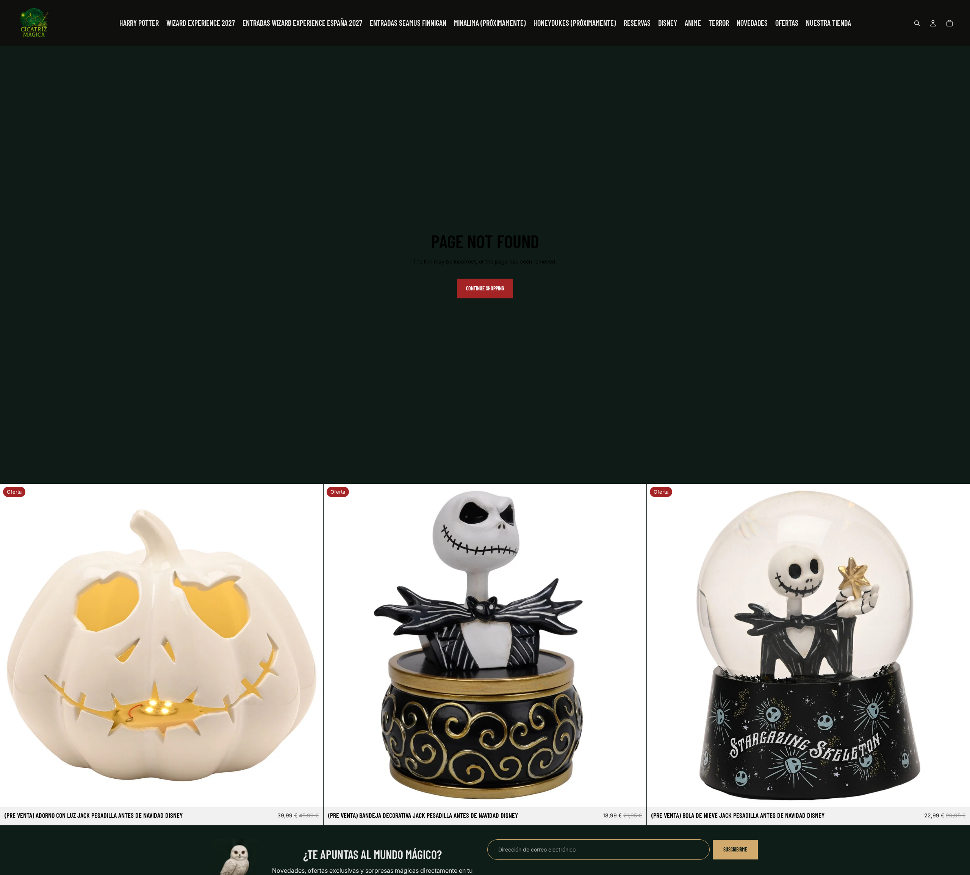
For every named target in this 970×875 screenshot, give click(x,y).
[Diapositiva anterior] (11, 645)
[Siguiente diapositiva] (311, 645)
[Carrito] (949, 23)
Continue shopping (485, 288)
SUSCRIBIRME (735, 849)
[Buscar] (917, 23)
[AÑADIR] (311, 796)
